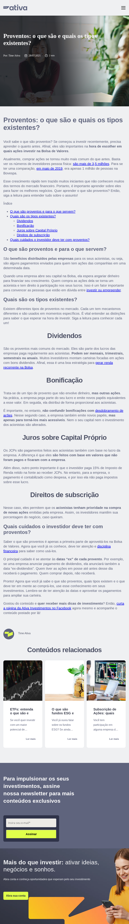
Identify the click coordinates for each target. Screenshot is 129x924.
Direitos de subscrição (33, 235)
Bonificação (25, 225)
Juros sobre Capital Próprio (37, 230)
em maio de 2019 (49, 168)
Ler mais (31, 739)
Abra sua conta (16, 895)
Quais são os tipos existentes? (33, 216)
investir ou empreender (104, 290)
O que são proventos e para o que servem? (42, 211)
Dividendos (25, 221)
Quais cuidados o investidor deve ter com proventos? (50, 240)
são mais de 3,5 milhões (91, 164)
